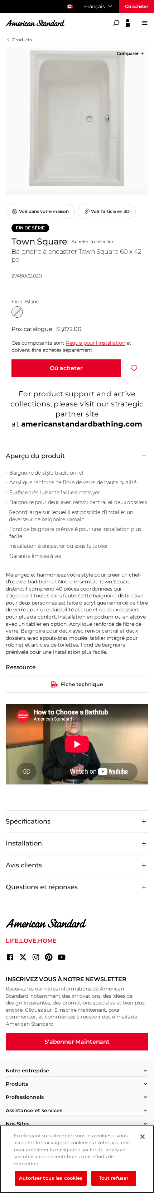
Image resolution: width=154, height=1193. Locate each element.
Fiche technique (82, 684)
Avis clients (24, 865)
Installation (24, 843)
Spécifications (28, 821)
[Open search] (116, 23)
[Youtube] (61, 957)
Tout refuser (114, 1178)
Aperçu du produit (35, 456)
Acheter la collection (93, 241)
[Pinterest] (48, 957)
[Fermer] (142, 1137)
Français (94, 6)
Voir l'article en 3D (110, 211)
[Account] (128, 23)
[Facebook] (10, 957)
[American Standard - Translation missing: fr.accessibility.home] (77, 923)
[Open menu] (144, 23)
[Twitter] (23, 957)
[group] (77, 118)
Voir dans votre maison (44, 211)
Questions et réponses (42, 887)
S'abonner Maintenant (77, 1041)
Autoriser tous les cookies (50, 1178)
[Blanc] (17, 312)
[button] (131, 53)
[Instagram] (36, 957)
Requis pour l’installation (95, 343)
